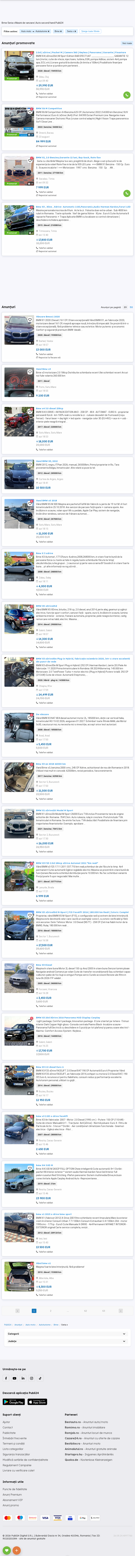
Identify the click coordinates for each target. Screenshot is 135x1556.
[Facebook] (6, 1378)
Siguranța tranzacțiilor (16, 1454)
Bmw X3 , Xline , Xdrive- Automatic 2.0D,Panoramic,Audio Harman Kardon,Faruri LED (83, 206)
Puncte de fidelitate (15, 1489)
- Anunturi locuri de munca (88, 1432)
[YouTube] (14, 1378)
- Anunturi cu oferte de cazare (92, 1438)
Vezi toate (127, 43)
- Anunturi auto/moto (86, 1422)
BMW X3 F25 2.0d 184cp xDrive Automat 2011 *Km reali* (67, 863)
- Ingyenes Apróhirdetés (89, 1454)
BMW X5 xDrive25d (46, 606)
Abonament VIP (13, 1500)
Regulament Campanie (17, 1465)
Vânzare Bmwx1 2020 (48, 316)
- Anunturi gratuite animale (91, 1449)
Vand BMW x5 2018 (46, 500)
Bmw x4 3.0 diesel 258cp (49, 408)
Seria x (70, 31)
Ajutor (6, 1422)
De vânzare (42, 714)
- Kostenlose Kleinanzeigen (88, 1459)
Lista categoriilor (13, 1449)
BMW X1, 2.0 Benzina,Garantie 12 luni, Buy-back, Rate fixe (68, 157)
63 (103, 1311)
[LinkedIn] (23, 1378)
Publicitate (9, 1432)
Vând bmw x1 (43, 1263)
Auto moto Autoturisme (34, 31)
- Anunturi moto (82, 1443)
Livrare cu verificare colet (18, 1470)
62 (85, 1311)
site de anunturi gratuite (32, 1538)
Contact (8, 1427)
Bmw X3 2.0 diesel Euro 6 (50, 1067)
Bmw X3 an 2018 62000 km (51, 764)
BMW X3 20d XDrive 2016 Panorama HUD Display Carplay (68, 1017)
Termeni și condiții (14, 1443)
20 (125, 307)
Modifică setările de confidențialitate (25, 1459)
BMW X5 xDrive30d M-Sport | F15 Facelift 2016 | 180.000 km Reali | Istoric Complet (82, 912)
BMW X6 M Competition (49, 108)
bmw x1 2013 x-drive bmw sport (54, 1214)
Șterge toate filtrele (90, 31)
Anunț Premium (12, 1494)
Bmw (57, 31)
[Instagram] (31, 1378)
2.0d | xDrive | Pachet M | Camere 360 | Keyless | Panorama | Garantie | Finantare (81, 52)
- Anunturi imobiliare (85, 1427)
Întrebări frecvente (15, 1438)
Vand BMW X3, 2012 (47, 461)
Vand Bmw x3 (43, 369)
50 (131, 307)
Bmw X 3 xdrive (44, 553)
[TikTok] (40, 1378)
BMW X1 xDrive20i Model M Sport (54, 810)
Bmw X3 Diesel (44, 965)
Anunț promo (11, 1505)
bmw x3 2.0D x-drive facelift (52, 1116)
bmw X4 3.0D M (44, 1165)
